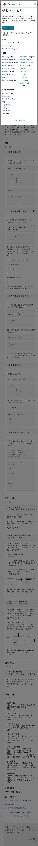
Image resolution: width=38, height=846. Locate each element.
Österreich (23, 62)
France (4, 71)
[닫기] (34, 4)
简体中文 (7, 105)
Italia (3, 77)
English (24, 77)
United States (6, 49)
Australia (5, 93)
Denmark (5, 59)
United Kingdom (25, 83)
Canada (5, 46)
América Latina (7, 43)
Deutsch (24, 74)
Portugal (23, 65)
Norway (22, 59)
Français (25, 80)
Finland (4, 68)
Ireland (4, 74)
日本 (3, 110)
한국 (3, 113)
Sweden (23, 68)
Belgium (5, 57)
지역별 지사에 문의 (19, 120)
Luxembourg (6, 80)
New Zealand (6, 99)
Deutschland (6, 62)
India (4, 96)
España (4, 65)
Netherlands (24, 57)
